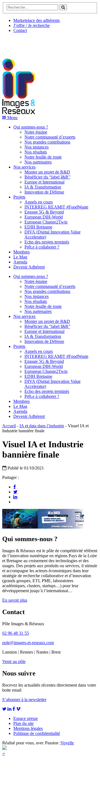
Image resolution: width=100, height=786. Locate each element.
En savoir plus (14, 600)
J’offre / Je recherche (31, 25)
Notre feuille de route (43, 157)
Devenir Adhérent (29, 267)
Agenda (20, 262)
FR (43, 44)
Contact (20, 30)
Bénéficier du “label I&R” (47, 177)
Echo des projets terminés (46, 242)
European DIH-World (43, 217)
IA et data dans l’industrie (41, 425)
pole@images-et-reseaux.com (28, 642)
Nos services (24, 167)
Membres (21, 252)
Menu (12, 117)
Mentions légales (28, 728)
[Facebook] (14, 486)
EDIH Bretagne (38, 227)
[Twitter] (15, 491)
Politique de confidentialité (36, 733)
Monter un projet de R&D (47, 172)
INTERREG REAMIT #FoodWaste (56, 207)
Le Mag (20, 257)
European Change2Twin (46, 222)
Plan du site (23, 723)
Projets (19, 197)
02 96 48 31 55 (15, 633)
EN (23, 44)
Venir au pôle (14, 661)
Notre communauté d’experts (49, 137)
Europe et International (44, 182)
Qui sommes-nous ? (30, 127)
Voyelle (67, 742)
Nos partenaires (38, 162)
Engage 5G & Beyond (44, 212)
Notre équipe (35, 132)
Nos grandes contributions (47, 142)
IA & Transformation (42, 187)
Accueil (9, 425)
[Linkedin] (15, 496)
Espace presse (25, 718)
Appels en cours (38, 202)
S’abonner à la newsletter (24, 699)
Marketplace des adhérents (36, 20)
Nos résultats (35, 152)
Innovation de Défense (44, 192)
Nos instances (36, 147)
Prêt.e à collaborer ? (41, 247)
